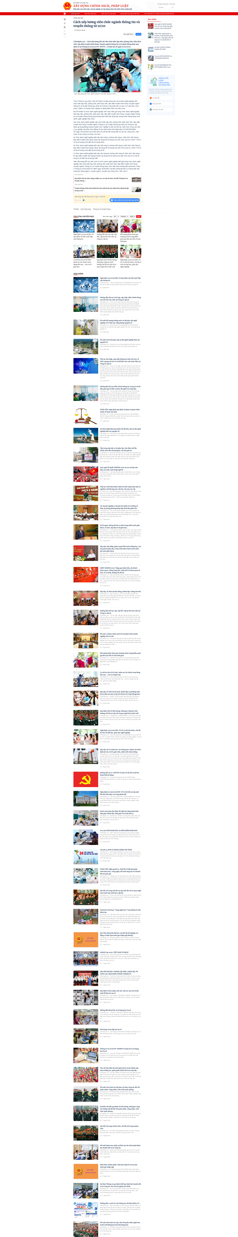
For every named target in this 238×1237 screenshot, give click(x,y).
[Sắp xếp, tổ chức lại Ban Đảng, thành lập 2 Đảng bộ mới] (85, 598)
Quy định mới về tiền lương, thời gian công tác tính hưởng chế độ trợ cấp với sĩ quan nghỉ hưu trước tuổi (107, 263)
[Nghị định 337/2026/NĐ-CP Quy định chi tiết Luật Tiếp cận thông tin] (84, 226)
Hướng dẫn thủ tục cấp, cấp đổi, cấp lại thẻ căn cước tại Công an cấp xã (107, 236)
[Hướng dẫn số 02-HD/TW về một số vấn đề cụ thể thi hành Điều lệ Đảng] (85, 779)
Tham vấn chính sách (90, 13)
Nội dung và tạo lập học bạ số (111, 1029)
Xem (138, 216)
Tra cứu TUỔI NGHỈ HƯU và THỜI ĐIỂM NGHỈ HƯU (119, 831)
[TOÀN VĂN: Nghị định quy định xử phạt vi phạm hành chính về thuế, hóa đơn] (85, 416)
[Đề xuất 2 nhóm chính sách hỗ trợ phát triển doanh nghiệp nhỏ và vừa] (85, 640)
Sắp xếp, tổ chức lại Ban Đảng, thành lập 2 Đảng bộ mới (120, 592)
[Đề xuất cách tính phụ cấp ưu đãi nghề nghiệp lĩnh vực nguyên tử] (85, 346)
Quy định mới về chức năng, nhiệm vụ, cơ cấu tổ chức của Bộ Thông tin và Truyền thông (101, 179)
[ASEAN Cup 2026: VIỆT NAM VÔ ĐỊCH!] (85, 959)
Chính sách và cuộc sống (108, 13)
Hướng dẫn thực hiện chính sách (129, 13)
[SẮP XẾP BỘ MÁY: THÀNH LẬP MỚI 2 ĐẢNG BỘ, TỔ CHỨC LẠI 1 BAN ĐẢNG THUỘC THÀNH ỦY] (85, 978)
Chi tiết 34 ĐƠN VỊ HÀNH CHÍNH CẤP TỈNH (116, 850)
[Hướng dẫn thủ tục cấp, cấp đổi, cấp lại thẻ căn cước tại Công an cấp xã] (107, 226)
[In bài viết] (64, 27)
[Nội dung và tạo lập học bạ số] (85, 1036)
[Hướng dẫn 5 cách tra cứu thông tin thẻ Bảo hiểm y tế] (85, 1210)
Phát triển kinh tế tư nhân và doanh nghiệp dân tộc (159, 13)
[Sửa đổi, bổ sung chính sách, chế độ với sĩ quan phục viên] (85, 1132)
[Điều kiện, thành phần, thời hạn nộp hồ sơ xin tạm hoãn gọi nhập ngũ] (85, 1171)
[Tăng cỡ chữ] (65, 31)
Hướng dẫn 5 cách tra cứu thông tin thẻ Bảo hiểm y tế (119, 1203)
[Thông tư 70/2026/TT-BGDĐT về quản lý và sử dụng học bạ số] (85, 1055)
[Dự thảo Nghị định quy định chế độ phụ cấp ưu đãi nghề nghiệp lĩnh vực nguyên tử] (85, 435)
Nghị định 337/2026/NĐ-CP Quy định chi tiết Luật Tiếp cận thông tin (83, 236)
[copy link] (64, 23)
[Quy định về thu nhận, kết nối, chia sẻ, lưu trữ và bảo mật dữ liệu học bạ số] (85, 997)
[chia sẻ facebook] (64, 19)
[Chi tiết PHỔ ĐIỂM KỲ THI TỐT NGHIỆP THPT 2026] (150, 67)
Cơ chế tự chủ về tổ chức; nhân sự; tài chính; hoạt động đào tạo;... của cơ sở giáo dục (82, 263)
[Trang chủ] (67, 6)
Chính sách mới (75, 13)
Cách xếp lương (86, 209)
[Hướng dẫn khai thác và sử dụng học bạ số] (85, 1017)
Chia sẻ (138, 34)
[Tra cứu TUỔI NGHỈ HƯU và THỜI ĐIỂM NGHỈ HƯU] (150, 58)
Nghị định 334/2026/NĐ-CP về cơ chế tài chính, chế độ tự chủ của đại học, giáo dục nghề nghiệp (130, 263)
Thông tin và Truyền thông (101, 209)
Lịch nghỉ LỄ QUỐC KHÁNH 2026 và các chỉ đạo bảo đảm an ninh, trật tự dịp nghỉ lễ (163, 26)
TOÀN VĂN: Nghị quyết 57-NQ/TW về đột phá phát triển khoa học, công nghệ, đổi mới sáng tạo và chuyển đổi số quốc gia (163, 38)
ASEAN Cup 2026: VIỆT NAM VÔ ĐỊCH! (114, 952)
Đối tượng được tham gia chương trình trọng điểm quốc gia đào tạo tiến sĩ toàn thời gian (130, 237)
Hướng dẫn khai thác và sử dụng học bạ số (115, 1010)
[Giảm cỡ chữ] (65, 37)
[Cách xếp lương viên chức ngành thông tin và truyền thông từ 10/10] (107, 70)
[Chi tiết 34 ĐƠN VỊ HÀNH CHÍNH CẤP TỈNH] (150, 49)
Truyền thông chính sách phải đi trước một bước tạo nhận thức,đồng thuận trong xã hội (102, 189)
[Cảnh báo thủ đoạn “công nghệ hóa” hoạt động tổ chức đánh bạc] (85, 916)
